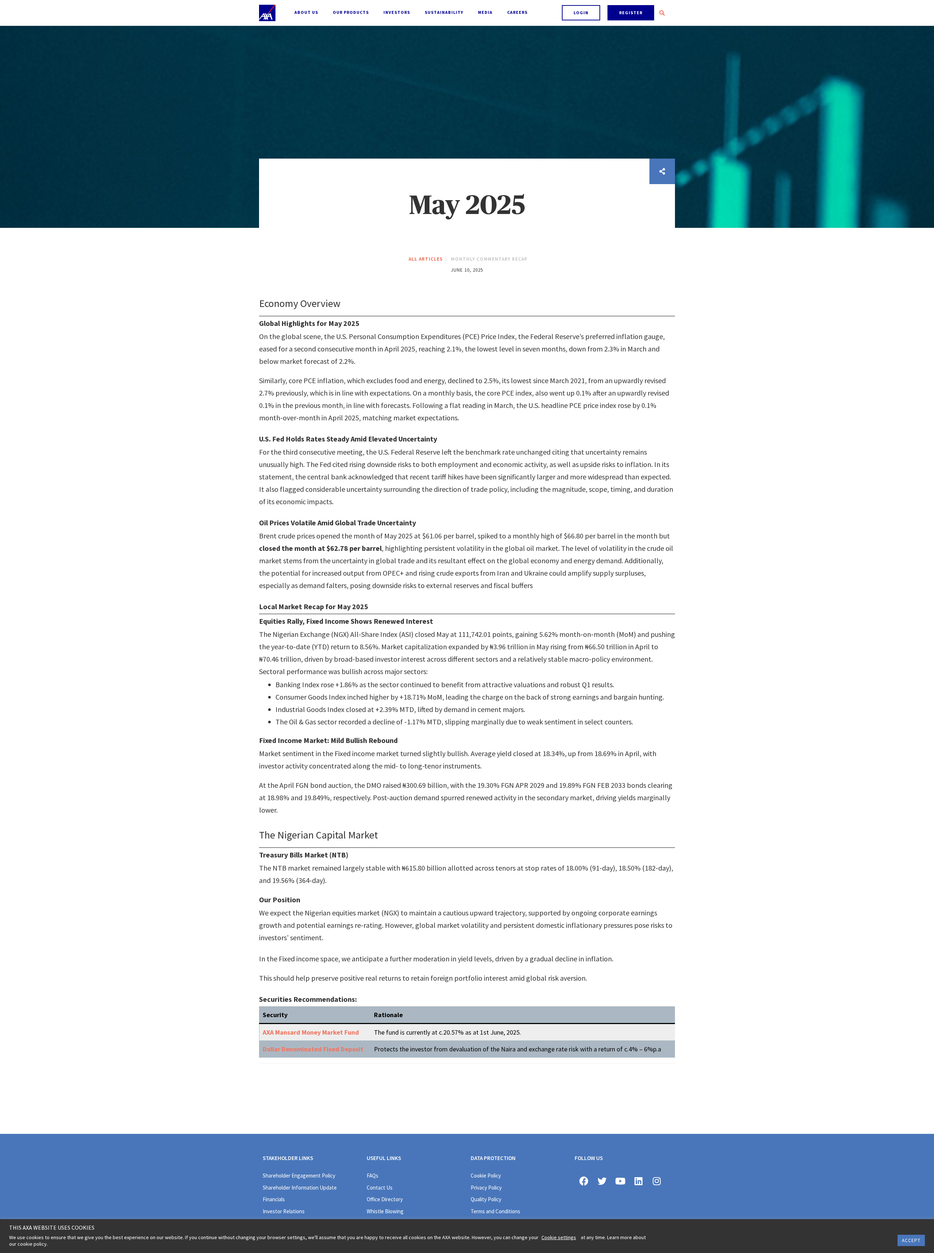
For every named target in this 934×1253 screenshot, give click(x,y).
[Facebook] (584, 1181)
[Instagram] (657, 1181)
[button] (581, 12)
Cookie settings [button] (558, 1237)
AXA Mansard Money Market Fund (311, 1032)
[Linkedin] (638, 1181)
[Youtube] (620, 1181)
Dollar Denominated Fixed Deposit (313, 1049)
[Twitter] (602, 1181)
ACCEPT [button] (911, 1240)
